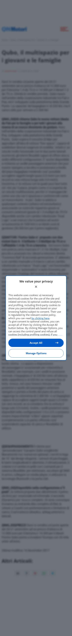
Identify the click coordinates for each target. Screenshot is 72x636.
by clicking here (40, 318)
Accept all (36, 342)
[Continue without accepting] (36, 286)
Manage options (36, 353)
